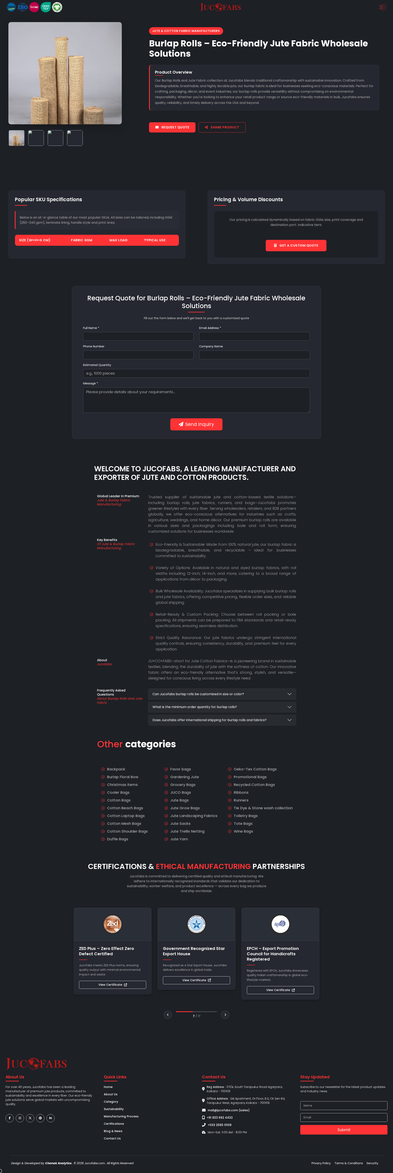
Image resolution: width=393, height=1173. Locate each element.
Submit (344, 1129)
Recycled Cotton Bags (254, 784)
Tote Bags (243, 823)
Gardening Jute (184, 776)
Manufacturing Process (121, 1116)
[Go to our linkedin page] (50, 1118)
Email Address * (210, 328)
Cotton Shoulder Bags (127, 831)
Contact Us (112, 1138)
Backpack (116, 769)
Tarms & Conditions (348, 1163)
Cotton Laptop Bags (126, 815)
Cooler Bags (118, 792)
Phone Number (93, 346)
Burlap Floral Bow (122, 776)
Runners (241, 800)
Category (111, 1102)
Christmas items (122, 784)
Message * (90, 383)
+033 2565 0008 (220, 1125)
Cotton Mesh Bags (124, 823)
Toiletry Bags (246, 815)
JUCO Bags (180, 792)
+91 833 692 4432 (220, 1118)
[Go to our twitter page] (30, 1118)
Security (372, 1163)
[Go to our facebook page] (10, 1118)
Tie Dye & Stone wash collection (263, 807)
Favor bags (180, 769)
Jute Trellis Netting (187, 831)
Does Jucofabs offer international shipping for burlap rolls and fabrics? (209, 720)
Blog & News (113, 1131)
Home (108, 1087)
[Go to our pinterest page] (40, 1118)
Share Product (224, 127)
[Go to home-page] (220, 7)
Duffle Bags (117, 839)
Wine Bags (243, 831)
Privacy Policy (321, 1163)
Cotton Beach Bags (125, 807)
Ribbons (241, 792)
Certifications (114, 1124)
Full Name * (91, 328)
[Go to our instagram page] (20, 1118)
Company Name (211, 346)
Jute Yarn (179, 839)
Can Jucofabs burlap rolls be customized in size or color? (198, 694)
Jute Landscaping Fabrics (193, 815)
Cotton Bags (119, 800)
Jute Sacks (180, 823)
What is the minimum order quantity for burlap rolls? (194, 707)
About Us (110, 1094)
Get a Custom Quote (298, 245)
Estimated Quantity (97, 365)
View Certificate (110, 985)
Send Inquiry (199, 424)
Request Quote (174, 127)
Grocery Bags (182, 784)
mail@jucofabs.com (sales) (229, 1110)
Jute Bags (179, 800)
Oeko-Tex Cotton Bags (255, 769)
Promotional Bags (250, 776)
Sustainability (114, 1109)
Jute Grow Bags (185, 807)
